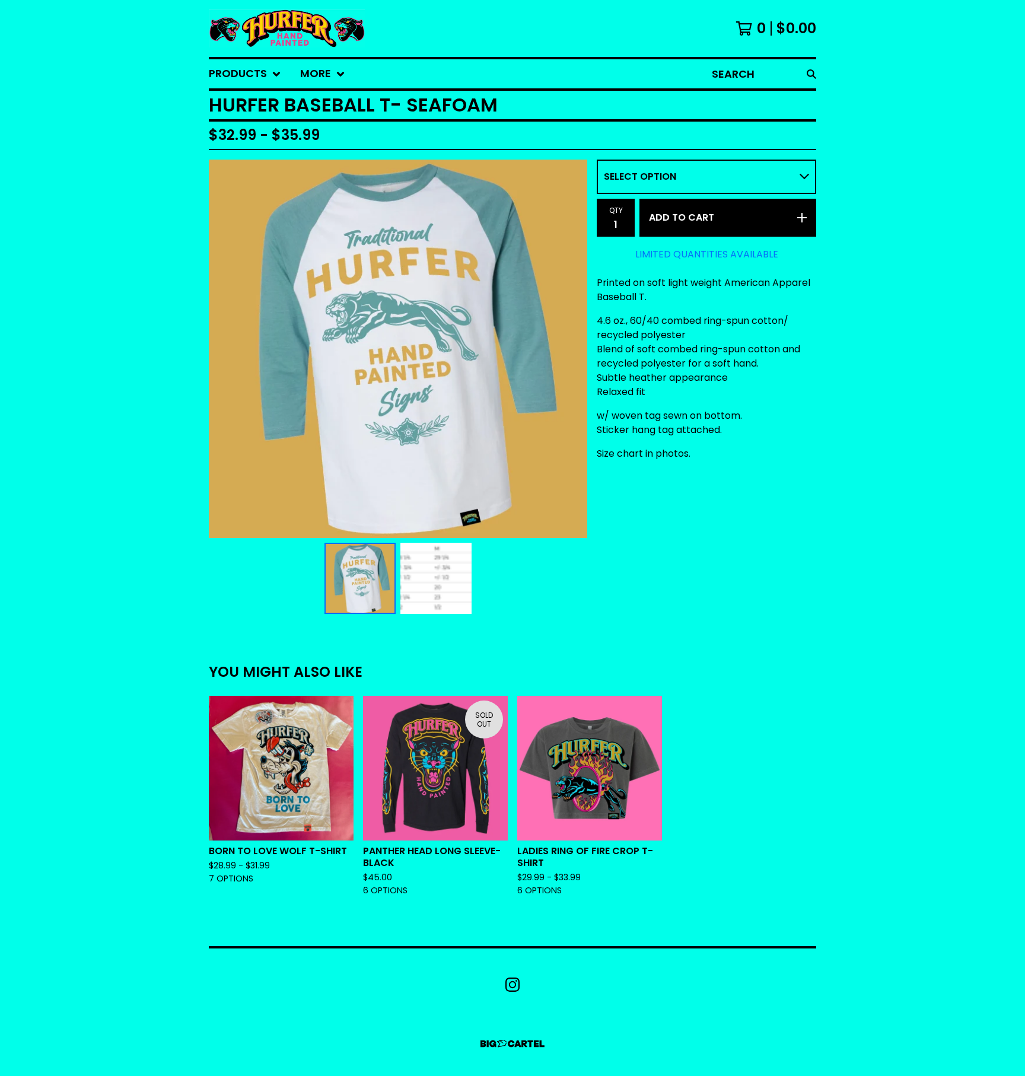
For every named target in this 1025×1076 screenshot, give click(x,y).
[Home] (287, 28)
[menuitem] (245, 73)
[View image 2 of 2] (436, 578)
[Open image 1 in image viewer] (398, 349)
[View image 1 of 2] (360, 578)
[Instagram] (512, 984)
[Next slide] (570, 349)
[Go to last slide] (225, 349)
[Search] (811, 73)
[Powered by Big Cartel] (512, 1043)
